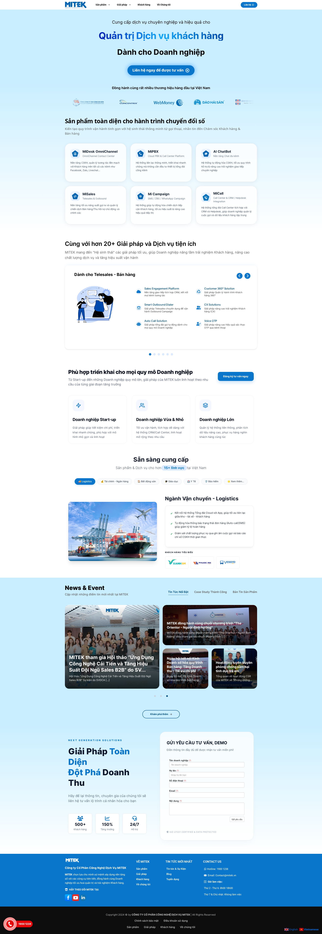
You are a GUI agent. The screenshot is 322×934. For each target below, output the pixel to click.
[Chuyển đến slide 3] (167, 696)
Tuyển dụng (172, 879)
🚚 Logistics (85, 481)
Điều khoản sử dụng (176, 920)
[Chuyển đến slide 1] (155, 696)
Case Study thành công (210, 592)
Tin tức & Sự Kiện (176, 868)
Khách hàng (142, 879)
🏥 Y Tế (191, 481)
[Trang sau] (247, 276)
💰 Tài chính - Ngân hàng (114, 481)
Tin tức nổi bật (178, 592)
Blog (169, 874)
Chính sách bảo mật (147, 920)
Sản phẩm (141, 868)
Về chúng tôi (143, 884)
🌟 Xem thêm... (235, 481)
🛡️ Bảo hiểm (211, 481)
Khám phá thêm (159, 714)
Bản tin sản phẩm (245, 592)
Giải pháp (141, 874)
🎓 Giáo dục (171, 481)
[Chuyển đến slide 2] (161, 696)
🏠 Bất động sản (147, 481)
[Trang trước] (240, 276)
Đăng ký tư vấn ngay (235, 376)
